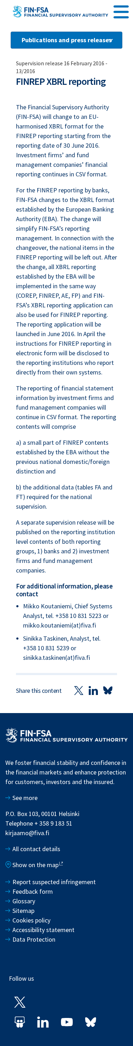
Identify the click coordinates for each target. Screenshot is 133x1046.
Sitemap (23, 911)
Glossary (23, 901)
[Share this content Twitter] (78, 690)
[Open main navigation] (121, 11)
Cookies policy (31, 920)
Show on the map (35, 865)
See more (25, 798)
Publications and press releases (67, 40)
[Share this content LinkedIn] (93, 690)
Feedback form (32, 891)
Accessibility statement (43, 930)
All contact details (36, 849)
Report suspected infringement (54, 882)
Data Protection (33, 939)
